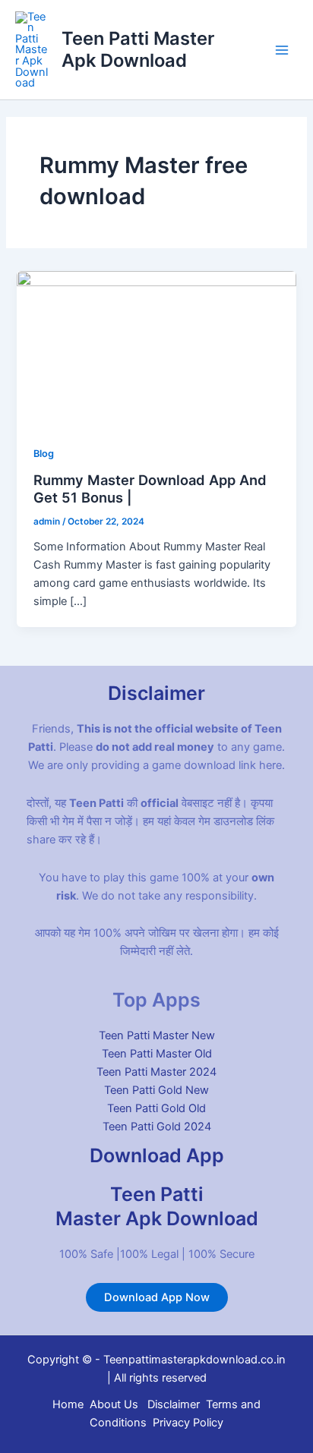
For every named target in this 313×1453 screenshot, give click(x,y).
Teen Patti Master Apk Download (138, 49)
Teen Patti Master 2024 (156, 1072)
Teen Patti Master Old (157, 1054)
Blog (43, 453)
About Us (114, 1404)
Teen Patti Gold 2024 (157, 1126)
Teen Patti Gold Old (156, 1108)
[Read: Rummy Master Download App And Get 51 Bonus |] (156, 348)
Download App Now (157, 1297)
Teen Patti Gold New (156, 1090)
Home (68, 1404)
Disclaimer (173, 1404)
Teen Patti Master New (157, 1035)
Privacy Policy (188, 1422)
